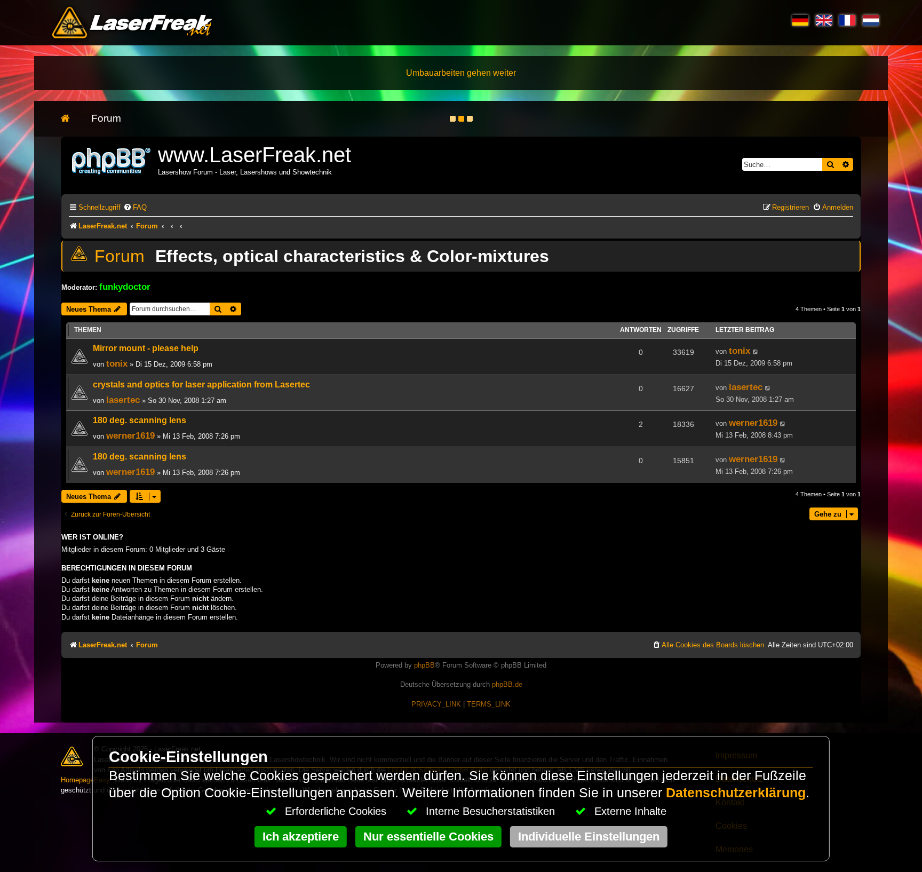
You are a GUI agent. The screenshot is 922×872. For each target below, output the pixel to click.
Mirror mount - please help (145, 348)
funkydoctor (124, 286)
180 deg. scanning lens (139, 420)
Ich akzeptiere (301, 836)
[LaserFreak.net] (112, 160)
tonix (117, 363)
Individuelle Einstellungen (588, 836)
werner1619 (130, 435)
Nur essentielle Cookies (428, 836)
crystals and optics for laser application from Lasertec (201, 384)
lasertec (123, 399)
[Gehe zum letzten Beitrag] (755, 351)
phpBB (424, 665)
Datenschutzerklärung (736, 793)
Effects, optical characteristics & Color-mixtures (352, 256)
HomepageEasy (85, 780)
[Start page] (71, 119)
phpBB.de (507, 684)
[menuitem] (135, 207)
